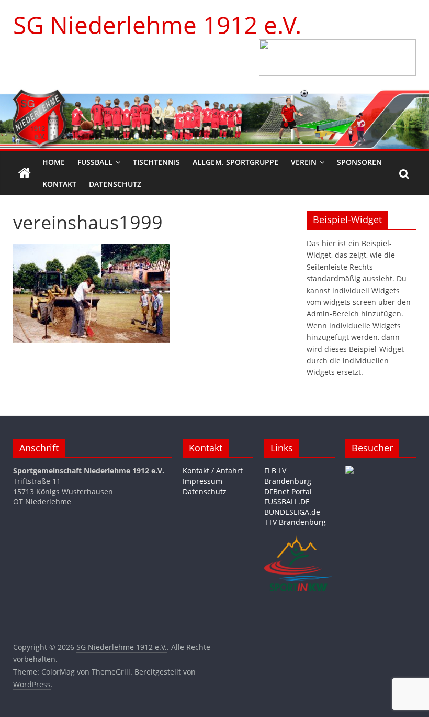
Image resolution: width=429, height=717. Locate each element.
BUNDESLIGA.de (292, 512)
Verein (304, 162)
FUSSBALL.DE (287, 501)
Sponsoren (359, 162)
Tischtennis (156, 162)
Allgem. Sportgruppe (235, 162)
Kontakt (59, 184)
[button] (337, 57)
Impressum (202, 481)
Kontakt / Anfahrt (213, 471)
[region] (337, 57)
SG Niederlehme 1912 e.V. (157, 24)
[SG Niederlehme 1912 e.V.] (24, 173)
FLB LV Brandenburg (287, 476)
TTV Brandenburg (295, 522)
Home (53, 162)
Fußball (94, 162)
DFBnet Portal (288, 492)
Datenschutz (115, 184)
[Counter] (349, 471)
